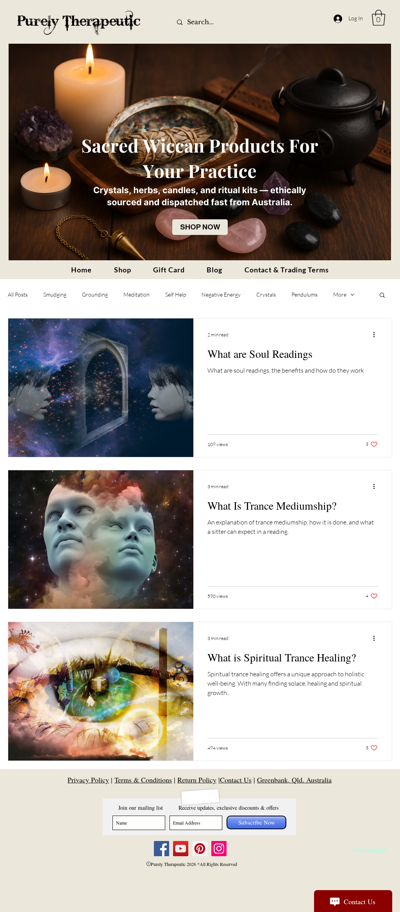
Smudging (54, 294)
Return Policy (196, 779)
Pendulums (304, 294)
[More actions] (376, 334)
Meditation (136, 294)
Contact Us (236, 779)
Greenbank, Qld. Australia (294, 779)
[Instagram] (219, 848)
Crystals (266, 294)
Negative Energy (221, 294)
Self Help (175, 294)
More (339, 294)
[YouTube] (180, 848)
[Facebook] (161, 848)
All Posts (18, 294)
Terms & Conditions (143, 779)
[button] (378, 17)
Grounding (95, 294)
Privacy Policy (88, 779)
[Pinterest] (199, 848)
